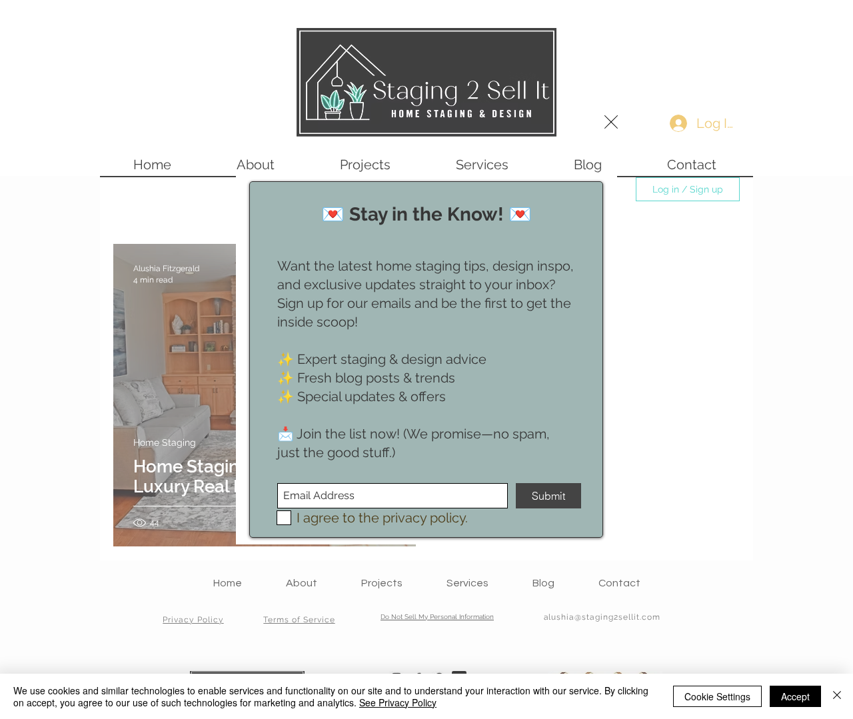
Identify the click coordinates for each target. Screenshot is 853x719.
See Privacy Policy (397, 702)
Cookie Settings (717, 696)
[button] (611, 122)
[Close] (837, 696)
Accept (795, 696)
